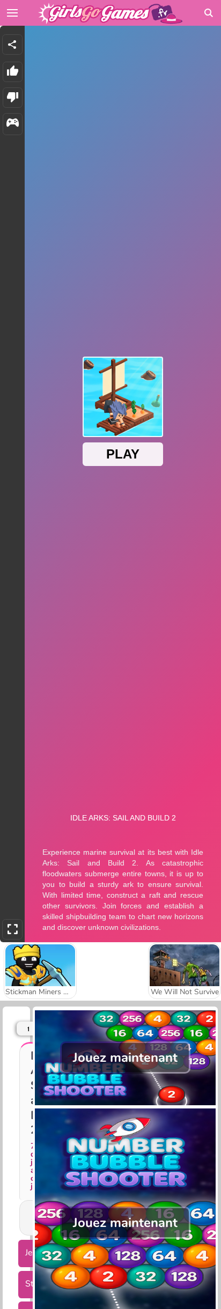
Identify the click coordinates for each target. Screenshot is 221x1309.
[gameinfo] (13, 124)
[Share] (12, 44)
